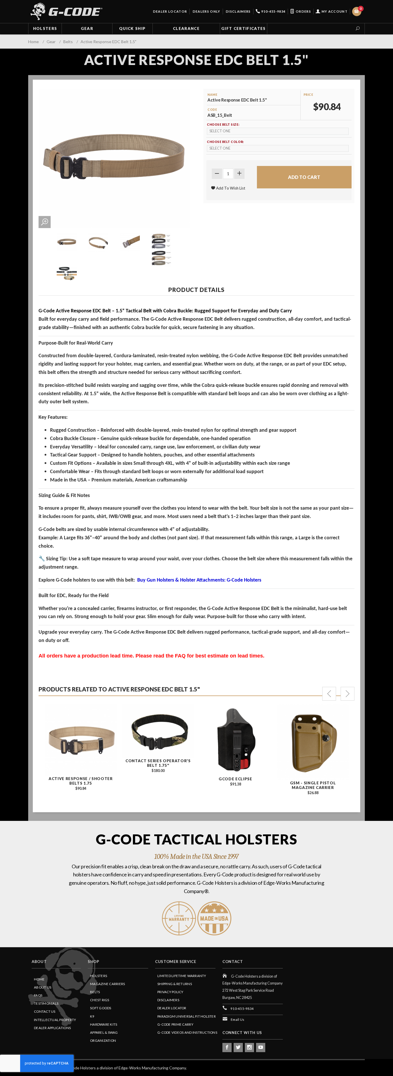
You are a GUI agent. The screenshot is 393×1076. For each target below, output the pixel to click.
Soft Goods (100, 1008)
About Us (42, 987)
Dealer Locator (169, 11)
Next (347, 694)
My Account (334, 11)
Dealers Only (206, 11)
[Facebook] (227, 1047)
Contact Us (45, 1011)
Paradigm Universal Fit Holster (186, 1016)
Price (308, 94)
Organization (103, 1040)
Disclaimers (238, 11)
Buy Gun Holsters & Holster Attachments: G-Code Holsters (199, 580)
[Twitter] (238, 1047)
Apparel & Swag (104, 1032)
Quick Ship (132, 28)
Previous (329, 694)
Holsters (45, 28)
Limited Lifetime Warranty (181, 976)
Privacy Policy (170, 992)
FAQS (38, 995)
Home (39, 979)
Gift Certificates (243, 28)
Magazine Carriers (107, 984)
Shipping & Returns (174, 984)
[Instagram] (249, 1047)
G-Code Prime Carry (175, 1024)
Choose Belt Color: (225, 142)
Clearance (186, 28)
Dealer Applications (52, 1028)
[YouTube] (260, 1047)
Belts (95, 992)
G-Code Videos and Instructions (187, 1032)
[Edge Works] (66, 11)
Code (212, 109)
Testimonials (46, 1003)
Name (212, 94)
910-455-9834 (272, 11)
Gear (87, 28)
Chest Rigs (99, 1000)
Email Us (237, 1019)
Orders (303, 11)
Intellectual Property (55, 1020)
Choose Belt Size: (223, 124)
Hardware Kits (103, 1024)
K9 (92, 1016)
